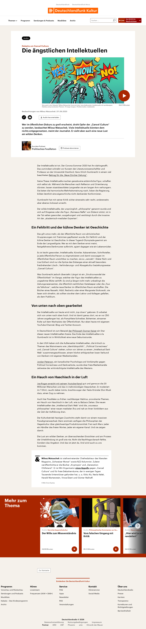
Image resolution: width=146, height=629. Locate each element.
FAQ (61, 590)
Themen (11, 21)
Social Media (94, 593)
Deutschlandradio (125, 590)
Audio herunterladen (51, 117)
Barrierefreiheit (124, 611)
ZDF (62, 625)
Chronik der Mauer (95, 625)
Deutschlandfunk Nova (81, 4)
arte (80, 625)
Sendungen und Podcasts (12, 593)
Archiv (73, 21)
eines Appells (82, 468)
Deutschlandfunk (62, 4)
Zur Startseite (44, 570)
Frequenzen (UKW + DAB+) (41, 593)
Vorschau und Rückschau (12, 590)
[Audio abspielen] (124, 95)
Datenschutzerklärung (54, 622)
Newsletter (64, 597)
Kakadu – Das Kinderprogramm (14, 601)
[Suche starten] (114, 20)
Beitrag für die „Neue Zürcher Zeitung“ (68, 175)
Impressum (97, 622)
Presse (120, 593)
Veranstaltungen (66, 604)
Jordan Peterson (45, 361)
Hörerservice (94, 590)
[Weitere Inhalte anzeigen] (137, 526)
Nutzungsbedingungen (78, 622)
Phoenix (71, 625)
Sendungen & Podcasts (44, 21)
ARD (54, 625)
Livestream (35, 590)
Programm (25, 21)
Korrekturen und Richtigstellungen (125, 605)
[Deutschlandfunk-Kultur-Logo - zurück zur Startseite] (73, 10)
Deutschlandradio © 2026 (73, 619)
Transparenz (123, 601)
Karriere (121, 597)
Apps (61, 593)
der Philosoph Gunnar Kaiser (83, 331)
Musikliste (62, 21)
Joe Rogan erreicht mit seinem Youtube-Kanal (59, 383)
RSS (61, 601)
